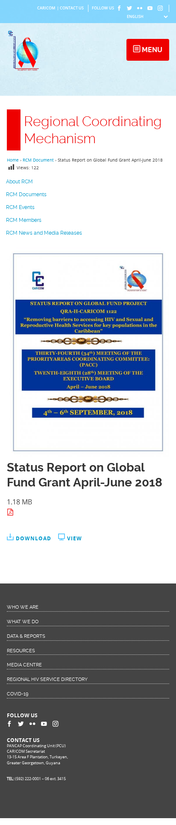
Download (33, 538)
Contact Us (72, 8)
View (74, 538)
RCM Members (23, 220)
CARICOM (46, 8)
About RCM (19, 182)
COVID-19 (17, 694)
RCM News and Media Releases (44, 233)
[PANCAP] (25, 70)
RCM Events (20, 207)
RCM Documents (26, 194)
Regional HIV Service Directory (47, 679)
